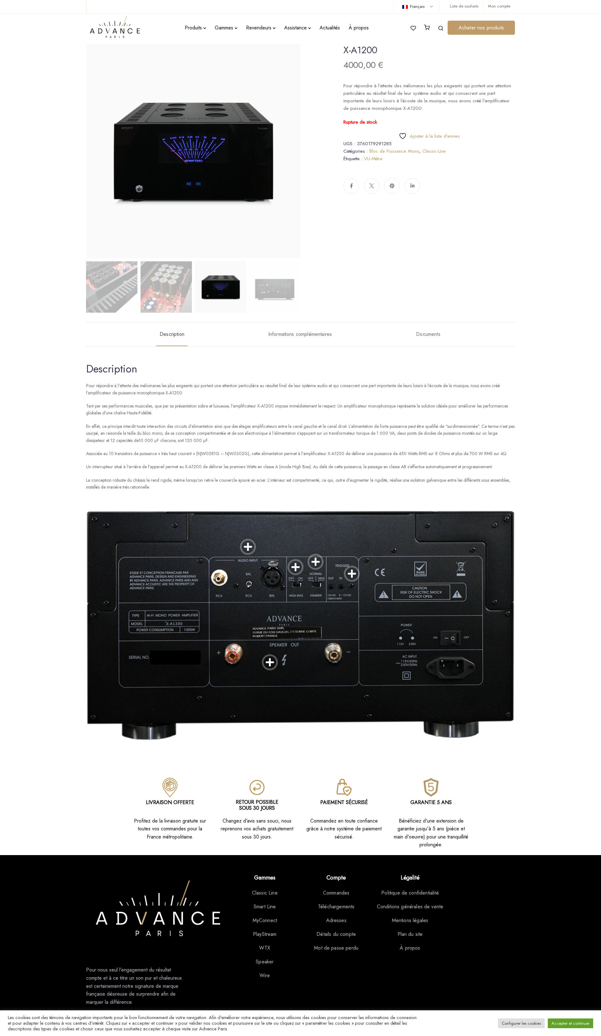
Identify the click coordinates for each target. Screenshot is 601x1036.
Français (416, 6)
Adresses (336, 920)
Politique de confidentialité (410, 892)
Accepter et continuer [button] (570, 1023)
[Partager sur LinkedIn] (412, 186)
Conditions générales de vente (410, 906)
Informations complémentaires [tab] (300, 334)
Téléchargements (336, 906)
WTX (264, 947)
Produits (193, 27)
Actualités (330, 27)
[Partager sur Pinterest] (392, 186)
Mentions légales (410, 920)
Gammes (224, 27)
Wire (264, 975)
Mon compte (499, 6)
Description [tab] (172, 334)
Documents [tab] (428, 334)
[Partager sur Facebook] (351, 186)
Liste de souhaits (464, 6)
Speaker (265, 961)
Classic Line (265, 892)
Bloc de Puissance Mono (394, 151)
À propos (359, 27)
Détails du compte (336, 934)
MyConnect (265, 920)
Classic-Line (434, 151)
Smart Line (265, 906)
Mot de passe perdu (336, 947)
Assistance (295, 27)
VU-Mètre (373, 158)
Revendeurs (258, 27)
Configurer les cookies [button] (521, 1023)
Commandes (336, 892)
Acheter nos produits (481, 27)
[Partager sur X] (371, 186)
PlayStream (265, 934)
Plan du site (410, 934)
